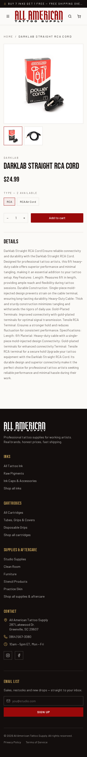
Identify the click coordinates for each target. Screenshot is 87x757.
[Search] (70, 16)
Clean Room (12, 566)
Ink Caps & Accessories (20, 481)
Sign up (43, 712)
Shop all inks (12, 488)
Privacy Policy (12, 742)
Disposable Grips (15, 527)
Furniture (10, 574)
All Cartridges (13, 512)
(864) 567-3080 (20, 637)
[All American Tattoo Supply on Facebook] (19, 655)
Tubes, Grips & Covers (19, 520)
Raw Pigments (14, 473)
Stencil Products (15, 581)
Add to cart (57, 218)
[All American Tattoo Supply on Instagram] (8, 655)
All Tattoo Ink (13, 466)
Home (8, 36)
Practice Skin (13, 589)
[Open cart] (79, 16)
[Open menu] (8, 16)
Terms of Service (37, 742)
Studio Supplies (15, 559)
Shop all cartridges (17, 535)
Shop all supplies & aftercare (24, 596)
